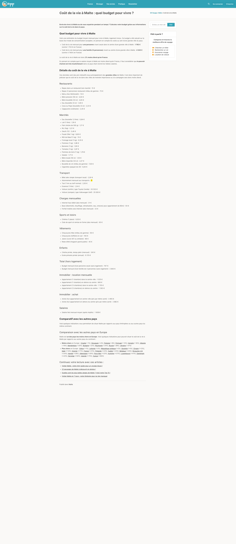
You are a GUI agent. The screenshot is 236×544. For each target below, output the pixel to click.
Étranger (99, 4)
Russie (111, 346)
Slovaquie (95, 343)
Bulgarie (86, 346)
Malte (160, 13)
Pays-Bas (97, 353)
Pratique (121, 4)
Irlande (70, 353)
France (90, 4)
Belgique (123, 351)
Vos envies (110, 4)
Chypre (136, 348)
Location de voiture (161, 55)
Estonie (74, 351)
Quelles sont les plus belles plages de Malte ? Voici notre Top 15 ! (86, 373)
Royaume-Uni (138, 351)
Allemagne (83, 353)
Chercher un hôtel (161, 48)
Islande (83, 356)
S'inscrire (229, 4)
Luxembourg (125, 353)
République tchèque (108, 348)
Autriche (111, 353)
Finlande (98, 351)
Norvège (71, 356)
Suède (110, 351)
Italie (63, 351)
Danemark (140, 353)
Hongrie (131, 343)
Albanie (143, 343)
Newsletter (133, 4)
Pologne (107, 343)
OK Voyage (153, 13)
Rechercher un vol (161, 50)
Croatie (83, 343)
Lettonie (92, 348)
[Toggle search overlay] (209, 4)
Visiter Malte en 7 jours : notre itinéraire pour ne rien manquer (84, 376)
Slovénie (124, 348)
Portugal (119, 343)
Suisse (95, 356)
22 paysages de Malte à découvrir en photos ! (79, 369)
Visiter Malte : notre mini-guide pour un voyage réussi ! (82, 366)
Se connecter (218, 4)
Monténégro (72, 346)
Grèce (81, 348)
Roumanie (99, 346)
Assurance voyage (161, 52)
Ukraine (123, 346)
